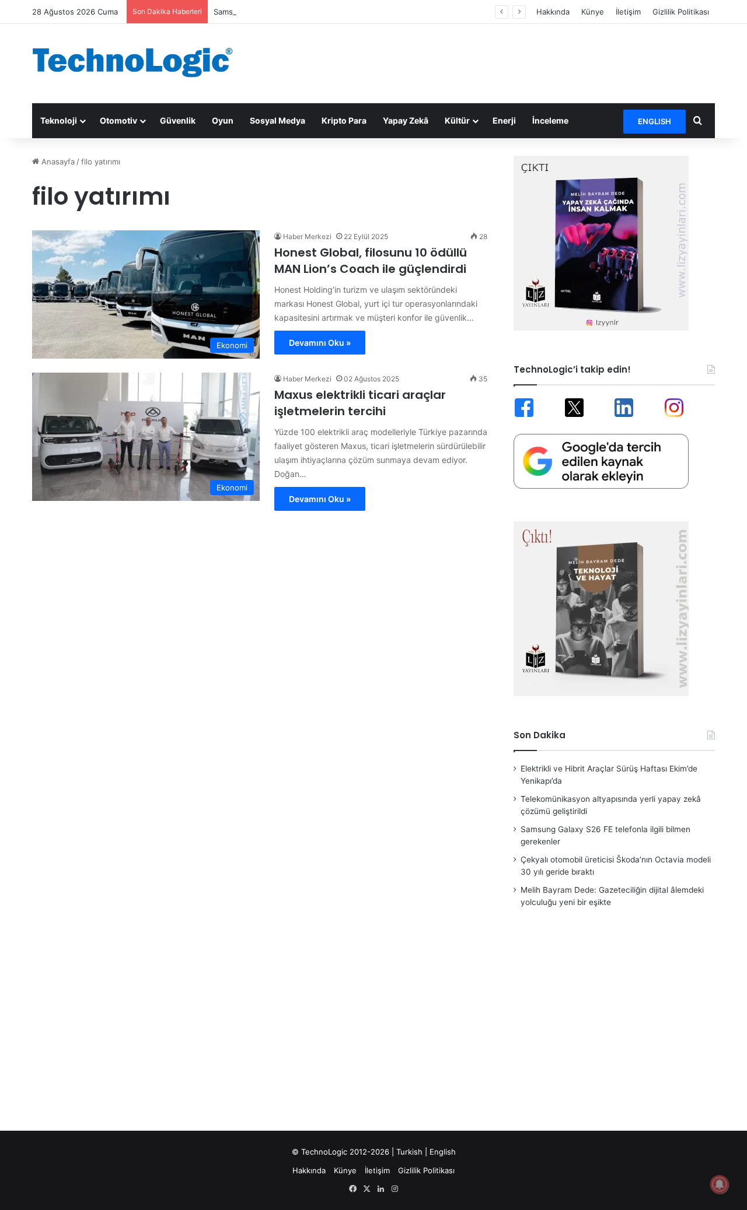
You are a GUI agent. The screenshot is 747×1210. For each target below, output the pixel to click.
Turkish (409, 1151)
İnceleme (550, 120)
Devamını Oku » (320, 343)
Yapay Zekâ (405, 120)
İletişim (628, 11)
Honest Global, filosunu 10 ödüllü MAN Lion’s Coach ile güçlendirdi (370, 260)
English (443, 1151)
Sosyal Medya (277, 120)
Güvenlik (178, 120)
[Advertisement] (490, 62)
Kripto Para (344, 120)
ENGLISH (654, 121)
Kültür (457, 120)
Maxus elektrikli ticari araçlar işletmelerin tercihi (360, 403)
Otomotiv (118, 120)
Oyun (222, 120)
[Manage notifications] (719, 1184)
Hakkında (553, 11)
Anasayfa (57, 161)
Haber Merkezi (307, 236)
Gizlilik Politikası (680, 11)
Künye (592, 11)
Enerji (504, 120)
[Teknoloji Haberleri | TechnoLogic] (140, 62)
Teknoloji (58, 120)
